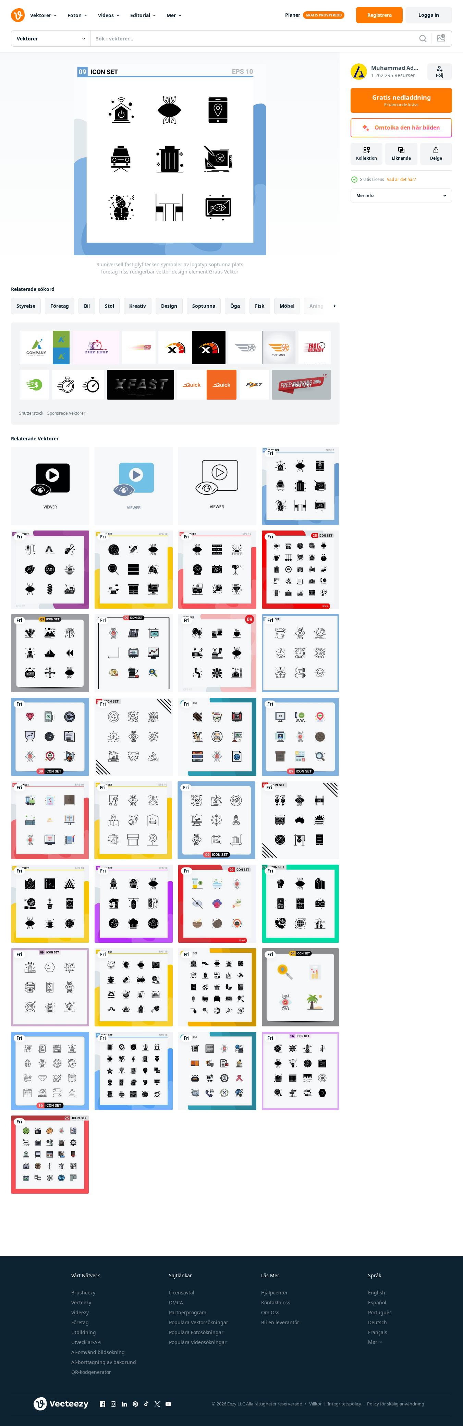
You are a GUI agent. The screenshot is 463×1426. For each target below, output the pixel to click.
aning (316, 306)
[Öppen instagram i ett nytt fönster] (113, 1403)
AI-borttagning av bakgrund (103, 1362)
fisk (260, 306)
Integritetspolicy (344, 1404)
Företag (80, 1322)
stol (109, 306)
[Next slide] (329, 306)
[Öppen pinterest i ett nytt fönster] (135, 1403)
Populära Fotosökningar (196, 1332)
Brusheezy (83, 1292)
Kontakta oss (275, 1302)
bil (87, 306)
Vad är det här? (401, 179)
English (376, 1292)
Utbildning (83, 1332)
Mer (171, 15)
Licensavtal (181, 1292)
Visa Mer (301, 384)
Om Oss (270, 1312)
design (169, 306)
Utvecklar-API (86, 1342)
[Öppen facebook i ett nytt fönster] (102, 1403)
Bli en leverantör (280, 1322)
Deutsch (377, 1322)
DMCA (176, 1302)
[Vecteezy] (18, 15)
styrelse (25, 306)
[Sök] (423, 38)
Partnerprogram (187, 1312)
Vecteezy (81, 1302)
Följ (439, 75)
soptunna (203, 306)
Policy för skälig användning (395, 1404)
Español (377, 1302)
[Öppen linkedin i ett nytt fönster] (124, 1403)
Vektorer (40, 15)
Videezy (80, 1312)
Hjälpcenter (274, 1292)
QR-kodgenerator (91, 1372)
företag (59, 306)
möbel (287, 306)
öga (235, 306)
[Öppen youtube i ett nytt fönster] (168, 1403)
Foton (75, 15)
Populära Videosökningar (198, 1342)
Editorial (140, 15)
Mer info (365, 195)
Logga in (428, 15)
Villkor (315, 1404)
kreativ (137, 306)
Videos (106, 15)
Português (380, 1312)
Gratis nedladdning (401, 100)
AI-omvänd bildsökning (98, 1352)
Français (377, 1332)
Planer (292, 15)
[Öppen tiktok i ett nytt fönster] (146, 1403)
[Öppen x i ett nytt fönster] (157, 1403)
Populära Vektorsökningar (198, 1322)
